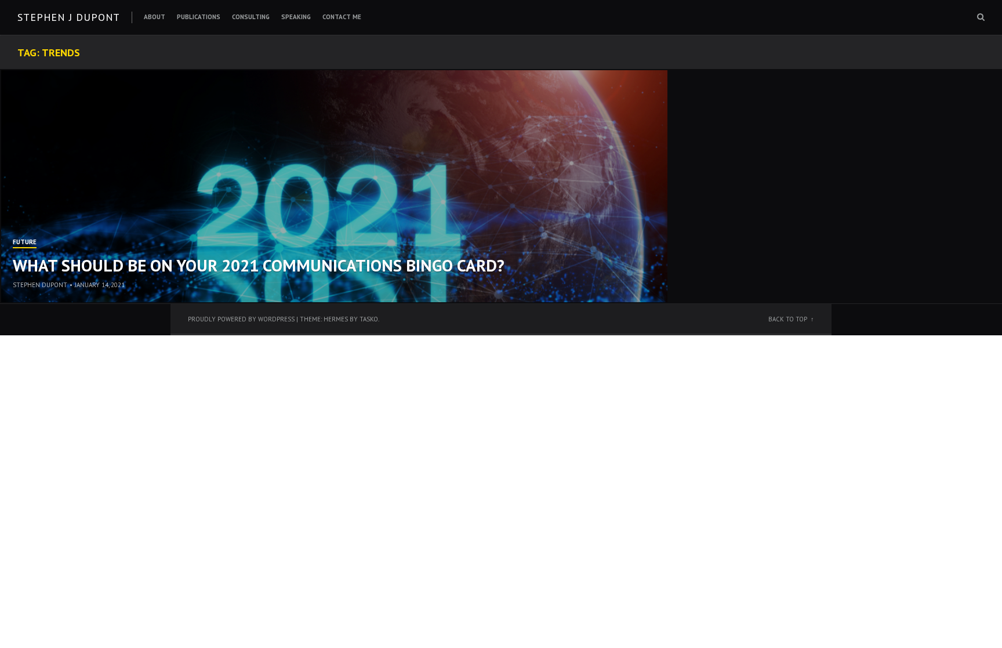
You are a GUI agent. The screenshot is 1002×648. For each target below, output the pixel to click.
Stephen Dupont (40, 285)
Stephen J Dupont (68, 17)
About (154, 17)
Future (25, 242)
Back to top (787, 319)
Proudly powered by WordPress (241, 319)
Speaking (296, 17)
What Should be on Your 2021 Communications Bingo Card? (258, 265)
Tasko (369, 319)
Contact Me (341, 17)
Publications (198, 17)
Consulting (251, 17)
